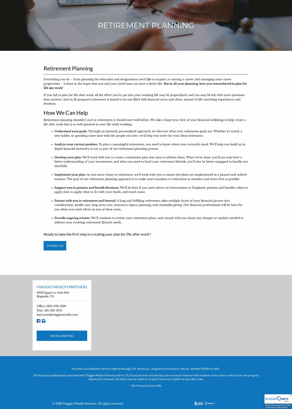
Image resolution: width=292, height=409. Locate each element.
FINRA (206, 368)
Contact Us (55, 245)
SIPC (216, 368)
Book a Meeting (62, 335)
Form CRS (155, 385)
